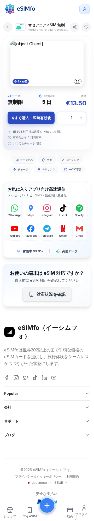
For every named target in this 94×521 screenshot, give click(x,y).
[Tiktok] (35, 377)
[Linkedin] (44, 377)
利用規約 (73, 476)
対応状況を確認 (51, 294)
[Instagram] (16, 377)
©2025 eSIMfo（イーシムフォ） (47, 469)
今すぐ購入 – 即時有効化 (31, 117)
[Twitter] (25, 377)
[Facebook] (6, 377)
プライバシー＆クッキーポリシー (38, 476)
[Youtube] (53, 377)
